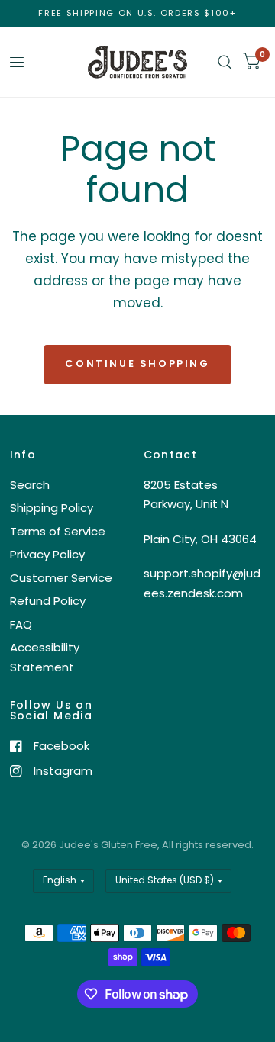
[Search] (225, 62)
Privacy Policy (47, 554)
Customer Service (61, 578)
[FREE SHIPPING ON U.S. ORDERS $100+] (137, 13)
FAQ (21, 624)
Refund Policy (48, 601)
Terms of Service (57, 531)
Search (30, 485)
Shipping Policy (51, 508)
